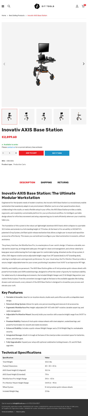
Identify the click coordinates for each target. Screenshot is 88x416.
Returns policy (20, 411)
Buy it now (57, 153)
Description (27, 182)
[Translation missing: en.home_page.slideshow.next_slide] (83, 64)
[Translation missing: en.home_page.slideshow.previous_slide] (4, 64)
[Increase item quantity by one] (16, 153)
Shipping (46, 182)
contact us (11, 147)
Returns (63, 182)
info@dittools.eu (19, 403)
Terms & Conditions (7, 411)
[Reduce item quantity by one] (3, 153)
